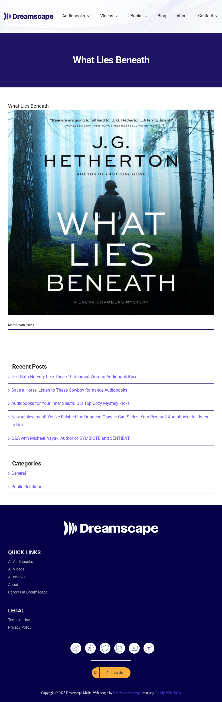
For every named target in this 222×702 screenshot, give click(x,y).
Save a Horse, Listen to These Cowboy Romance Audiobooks (69, 390)
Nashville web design (127, 693)
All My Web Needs (168, 693)
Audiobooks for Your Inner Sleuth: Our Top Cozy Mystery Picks (70, 403)
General (18, 473)
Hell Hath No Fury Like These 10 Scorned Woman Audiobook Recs (74, 376)
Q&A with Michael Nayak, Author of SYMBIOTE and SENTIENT (70, 438)
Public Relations (26, 486)
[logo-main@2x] (28, 14)
